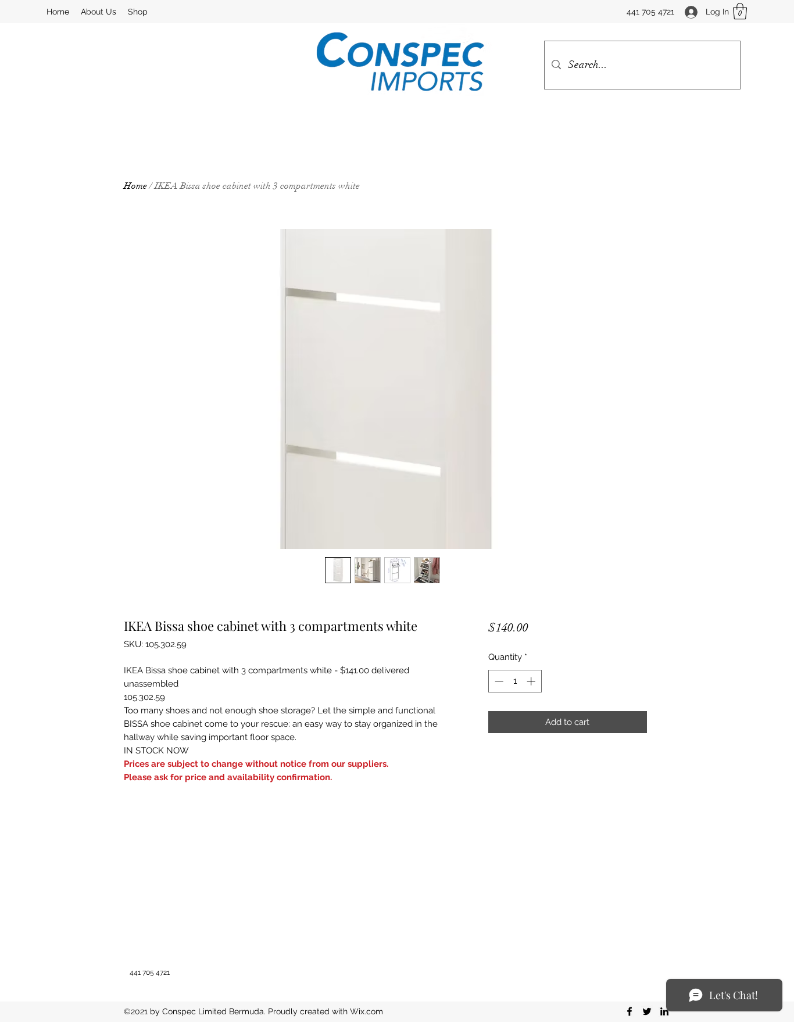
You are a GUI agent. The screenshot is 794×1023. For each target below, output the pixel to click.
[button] (740, 11)
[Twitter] (647, 1011)
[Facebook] (629, 1011)
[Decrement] (498, 681)
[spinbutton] (514, 681)
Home (135, 186)
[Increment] (532, 681)
